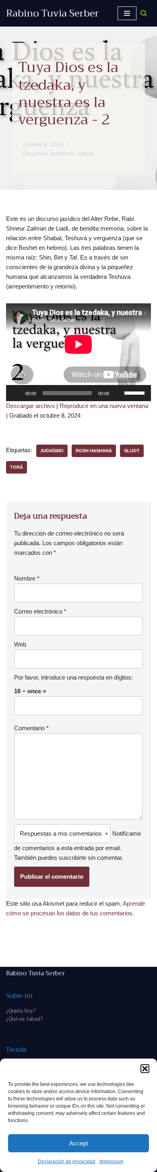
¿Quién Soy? (20, 1010)
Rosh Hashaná (94, 450)
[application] (78, 393)
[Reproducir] (16, 393)
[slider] (135, 392)
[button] (145, 1069)
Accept (78, 1143)
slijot (132, 450)
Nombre (26, 578)
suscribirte (72, 857)
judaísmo (52, 450)
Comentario (31, 728)
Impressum (111, 1161)
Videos (85, 153)
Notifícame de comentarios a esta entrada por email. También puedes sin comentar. (77, 845)
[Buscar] (143, 13)
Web (20, 644)
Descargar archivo (30, 405)
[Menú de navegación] (127, 13)
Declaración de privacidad (66, 1161)
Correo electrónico (40, 611)
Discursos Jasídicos (48, 153)
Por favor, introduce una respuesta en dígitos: (73, 677)
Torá (16, 467)
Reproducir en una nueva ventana (104, 405)
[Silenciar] (118, 393)
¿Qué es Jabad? (24, 1019)
